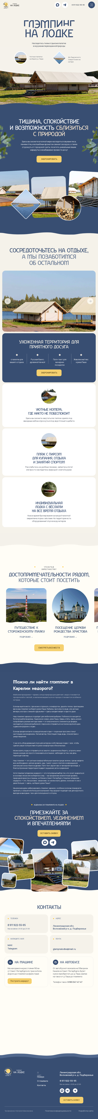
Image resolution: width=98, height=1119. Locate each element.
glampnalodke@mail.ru (64, 949)
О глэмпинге (42, 1081)
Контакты (41, 1085)
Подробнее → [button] (70, 637)
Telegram (12, 948)
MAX (10, 945)
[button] (49, 833)
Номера (40, 1077)
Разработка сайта (86, 1111)
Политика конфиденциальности (58, 1111)
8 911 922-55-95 (78, 5)
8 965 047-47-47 (75, 982)
